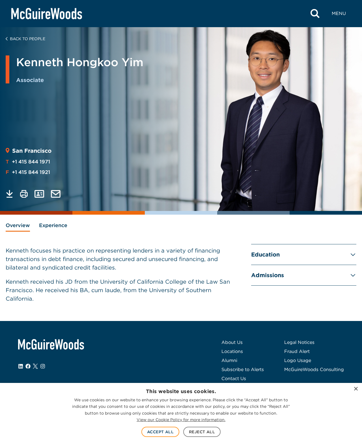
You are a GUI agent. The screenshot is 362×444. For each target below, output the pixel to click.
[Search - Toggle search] (315, 13)
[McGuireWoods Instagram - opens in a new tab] (42, 366)
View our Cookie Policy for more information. (181, 419)
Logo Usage (297, 360)
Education (265, 254)
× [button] (356, 389)
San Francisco (31, 150)
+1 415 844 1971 (28, 162)
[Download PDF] (9, 194)
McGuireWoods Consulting (314, 369)
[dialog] (181, 413)
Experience (53, 225)
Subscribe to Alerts (242, 369)
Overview (18, 225)
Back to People (27, 38)
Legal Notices (299, 342)
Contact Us (233, 378)
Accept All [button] (160, 432)
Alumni (229, 360)
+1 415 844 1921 (28, 172)
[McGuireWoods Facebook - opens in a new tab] (28, 366)
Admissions (267, 275)
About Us (232, 342)
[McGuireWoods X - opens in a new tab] (35, 366)
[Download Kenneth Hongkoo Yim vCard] (39, 194)
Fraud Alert (297, 351)
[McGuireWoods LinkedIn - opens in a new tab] (20, 366)
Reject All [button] (202, 432)
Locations (232, 351)
